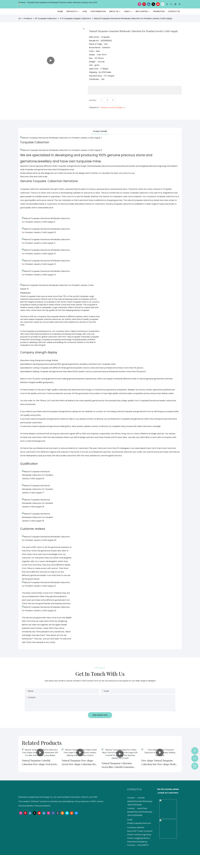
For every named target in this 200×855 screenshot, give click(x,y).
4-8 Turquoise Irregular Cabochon (75, 18)
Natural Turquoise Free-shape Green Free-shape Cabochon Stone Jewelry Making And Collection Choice (80, 762)
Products (28, 18)
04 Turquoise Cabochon (46, 18)
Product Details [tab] (100, 131)
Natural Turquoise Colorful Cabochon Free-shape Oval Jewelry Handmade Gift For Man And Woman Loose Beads (40, 762)
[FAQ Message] (194, 766)
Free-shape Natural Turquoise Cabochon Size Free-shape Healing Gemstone (159, 762)
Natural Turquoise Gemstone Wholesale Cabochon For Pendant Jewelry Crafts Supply (133, 18)
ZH (19, 18)
